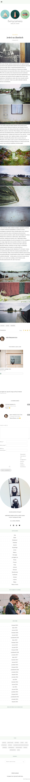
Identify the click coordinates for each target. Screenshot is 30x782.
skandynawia (19, 747)
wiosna (25, 747)
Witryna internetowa (2, 449)
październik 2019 (15, 637)
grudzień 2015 (15, 691)
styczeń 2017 (15, 662)
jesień (7, 325)
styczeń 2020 (15, 635)
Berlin (15, 537)
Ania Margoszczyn (11, 337)
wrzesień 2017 (15, 654)
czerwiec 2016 (15, 677)
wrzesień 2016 (15, 672)
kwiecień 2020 (15, 632)
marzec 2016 (15, 684)
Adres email (3, 445)
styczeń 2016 (15, 689)
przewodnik (11, 747)
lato (26, 742)
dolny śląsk (10, 742)
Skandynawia (15, 572)
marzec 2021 (15, 630)
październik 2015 (15, 696)
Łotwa (14, 550)
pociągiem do (15, 557)
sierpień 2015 (15, 701)
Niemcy (14, 552)
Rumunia (15, 569)
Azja (15, 535)
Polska (14, 559)
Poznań (14, 562)
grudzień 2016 (15, 664)
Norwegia (15, 554)
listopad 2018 (15, 650)
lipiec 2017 (14, 657)
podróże (13, 325)
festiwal (17, 742)
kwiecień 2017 (15, 659)
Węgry (14, 582)
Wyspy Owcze (15, 584)
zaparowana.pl (10, 404)
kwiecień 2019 (15, 642)
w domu (15, 579)
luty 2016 (15, 687)
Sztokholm (14, 574)
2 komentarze (3, 330)
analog (2, 325)
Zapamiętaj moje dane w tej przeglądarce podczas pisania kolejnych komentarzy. (23, 460)
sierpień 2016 (15, 674)
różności (15, 567)
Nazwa (2, 441)
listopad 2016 (15, 667)
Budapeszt (14, 540)
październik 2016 (15, 669)
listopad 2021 (15, 625)
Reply (29, 404)
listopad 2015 (15, 694)
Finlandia (15, 34)
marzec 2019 (15, 645)
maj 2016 (15, 679)
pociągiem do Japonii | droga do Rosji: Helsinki (11, 391)
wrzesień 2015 (15, 699)
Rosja (15, 564)
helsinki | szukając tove (5, 369)
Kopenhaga (14, 547)
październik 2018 (15, 652)
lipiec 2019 (14, 640)
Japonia (15, 545)
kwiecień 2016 (15, 682)
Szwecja (15, 577)
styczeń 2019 (15, 647)
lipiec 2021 (14, 627)
